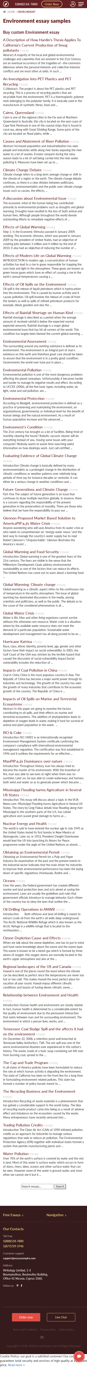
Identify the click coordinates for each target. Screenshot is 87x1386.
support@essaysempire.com (19, 1258)
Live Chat (79, 1356)
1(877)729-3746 (13, 1246)
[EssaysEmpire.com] (6, 4)
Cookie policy (66, 1329)
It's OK (14, 1373)
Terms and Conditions (25, 1329)
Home (11, 11)
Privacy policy (48, 1329)
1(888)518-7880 (26, 4)
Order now (26, 1317)
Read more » (16, 1365)
